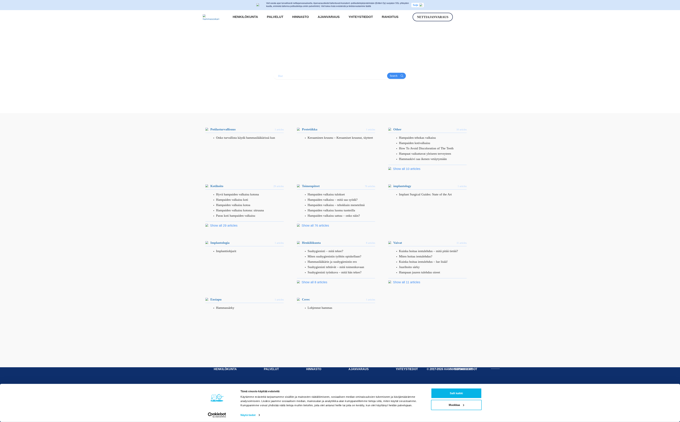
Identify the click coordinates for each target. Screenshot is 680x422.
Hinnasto (300, 17)
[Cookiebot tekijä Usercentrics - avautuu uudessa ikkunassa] (217, 415)
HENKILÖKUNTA (225, 369)
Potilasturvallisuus (223, 129)
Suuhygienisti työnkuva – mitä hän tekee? (334, 272)
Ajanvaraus (329, 17)
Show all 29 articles (223, 225)
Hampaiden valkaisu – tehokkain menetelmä (336, 205)
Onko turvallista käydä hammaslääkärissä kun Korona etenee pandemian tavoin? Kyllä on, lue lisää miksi (246, 138)
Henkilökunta (245, 17)
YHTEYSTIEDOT (407, 369)
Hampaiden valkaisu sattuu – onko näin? (334, 215)
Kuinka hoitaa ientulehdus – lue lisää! (423, 261)
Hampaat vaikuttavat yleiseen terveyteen (425, 153)
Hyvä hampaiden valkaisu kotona (237, 194)
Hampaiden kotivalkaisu (414, 143)
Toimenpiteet (311, 186)
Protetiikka (309, 129)
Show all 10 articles (406, 169)
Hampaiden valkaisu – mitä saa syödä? (333, 199)
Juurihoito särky (409, 267)
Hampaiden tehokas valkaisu (417, 137)
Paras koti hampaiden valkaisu (235, 215)
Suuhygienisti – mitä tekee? (325, 251)
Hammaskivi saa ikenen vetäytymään (423, 159)
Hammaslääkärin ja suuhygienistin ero (332, 261)
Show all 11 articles (406, 282)
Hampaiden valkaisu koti (232, 199)
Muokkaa (454, 404)
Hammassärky (225, 308)
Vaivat (397, 242)
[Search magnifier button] (396, 76)
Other (397, 129)
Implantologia (220, 242)
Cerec (306, 299)
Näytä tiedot (248, 415)
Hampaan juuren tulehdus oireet (419, 272)
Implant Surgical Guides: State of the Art (425, 194)
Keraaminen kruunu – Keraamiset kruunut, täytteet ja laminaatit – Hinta (340, 138)
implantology (402, 186)
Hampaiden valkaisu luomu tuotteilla (331, 210)
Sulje (415, 5)
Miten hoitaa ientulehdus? (415, 256)
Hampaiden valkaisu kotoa (233, 205)
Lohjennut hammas (320, 308)
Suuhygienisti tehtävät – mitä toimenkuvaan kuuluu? (336, 267)
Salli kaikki (456, 393)
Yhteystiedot (360, 17)
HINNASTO (313, 369)
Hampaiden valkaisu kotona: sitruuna (240, 210)
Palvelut (275, 17)
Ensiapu (216, 299)
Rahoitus (390, 17)
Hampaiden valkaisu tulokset (326, 194)
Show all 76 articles (315, 225)
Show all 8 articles (314, 282)
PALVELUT (271, 369)
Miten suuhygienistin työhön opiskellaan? (334, 256)
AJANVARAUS (358, 369)
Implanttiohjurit (226, 251)
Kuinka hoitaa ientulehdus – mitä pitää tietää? (428, 251)
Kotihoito (216, 186)
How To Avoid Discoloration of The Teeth (426, 148)
